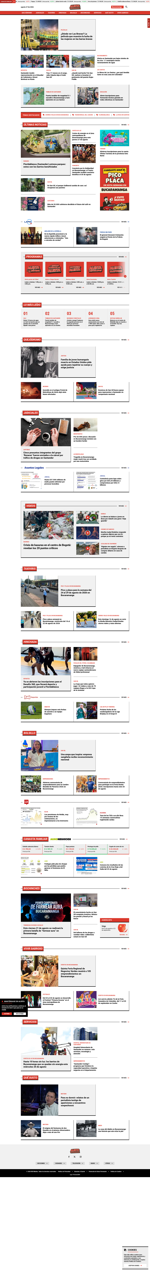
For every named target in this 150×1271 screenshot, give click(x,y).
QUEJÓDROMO (27, 13)
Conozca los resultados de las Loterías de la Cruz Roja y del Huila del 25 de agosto (111, 867)
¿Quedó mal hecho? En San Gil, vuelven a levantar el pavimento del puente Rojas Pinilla (82, 76)
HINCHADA (62, 13)
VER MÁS (37, 287)
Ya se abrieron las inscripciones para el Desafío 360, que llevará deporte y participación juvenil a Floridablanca (42, 684)
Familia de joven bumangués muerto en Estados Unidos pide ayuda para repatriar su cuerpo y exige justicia (76, 363)
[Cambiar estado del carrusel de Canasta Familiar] (14, 1)
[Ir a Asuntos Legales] (34, 468)
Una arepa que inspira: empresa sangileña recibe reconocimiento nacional (77, 757)
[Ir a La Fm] (28, 221)
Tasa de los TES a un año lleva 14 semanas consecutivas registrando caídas (111, 818)
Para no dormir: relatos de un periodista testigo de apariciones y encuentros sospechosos (75, 1101)
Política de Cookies (135, 1261)
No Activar (19, 1014)
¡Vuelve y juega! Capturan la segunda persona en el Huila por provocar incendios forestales (75, 323)
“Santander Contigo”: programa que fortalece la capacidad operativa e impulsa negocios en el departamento (85, 1067)
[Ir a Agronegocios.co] (60, 839)
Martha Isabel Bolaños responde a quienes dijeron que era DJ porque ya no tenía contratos (113, 534)
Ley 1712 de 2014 (75, 1174)
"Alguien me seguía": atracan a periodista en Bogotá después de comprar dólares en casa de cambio (113, 549)
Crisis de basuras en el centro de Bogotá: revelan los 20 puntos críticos (47, 546)
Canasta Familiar (6, 1)
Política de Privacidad (64, 1171)
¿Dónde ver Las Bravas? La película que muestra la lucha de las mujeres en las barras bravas (76, 36)
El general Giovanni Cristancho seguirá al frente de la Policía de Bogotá (112, 237)
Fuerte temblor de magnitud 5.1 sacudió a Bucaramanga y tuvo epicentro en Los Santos (58, 98)
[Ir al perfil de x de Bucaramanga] (74, 1157)
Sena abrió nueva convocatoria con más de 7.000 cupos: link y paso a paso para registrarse (96, 323)
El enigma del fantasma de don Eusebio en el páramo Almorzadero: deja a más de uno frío (56, 1130)
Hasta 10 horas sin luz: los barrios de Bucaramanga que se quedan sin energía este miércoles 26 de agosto (45, 1064)
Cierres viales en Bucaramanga (57, 115)
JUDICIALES (40, 13)
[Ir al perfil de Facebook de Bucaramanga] (68, 1157)
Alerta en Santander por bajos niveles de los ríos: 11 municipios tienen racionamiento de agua (113, 60)
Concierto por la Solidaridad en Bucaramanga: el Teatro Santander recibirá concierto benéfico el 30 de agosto (83, 171)
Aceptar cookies (134, 1265)
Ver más (124, 125)
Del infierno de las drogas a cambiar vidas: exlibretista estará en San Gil (84, 934)
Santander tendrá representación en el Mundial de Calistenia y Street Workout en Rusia (32, 76)
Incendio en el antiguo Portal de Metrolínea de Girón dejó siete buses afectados (55, 392)
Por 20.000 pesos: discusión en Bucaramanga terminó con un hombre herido (85, 439)
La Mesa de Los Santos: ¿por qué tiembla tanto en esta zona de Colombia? (113, 73)
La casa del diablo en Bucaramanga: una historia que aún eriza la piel (112, 1130)
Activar (6, 1013)
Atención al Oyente (79, 1171)
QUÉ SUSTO (109, 13)
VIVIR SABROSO (122, 13)
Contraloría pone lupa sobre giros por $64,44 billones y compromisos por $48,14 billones (110, 482)
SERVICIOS (97, 13)
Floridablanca (104, 115)
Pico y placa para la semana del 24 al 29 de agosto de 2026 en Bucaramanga (76, 593)
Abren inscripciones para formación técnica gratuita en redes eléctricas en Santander (111, 98)
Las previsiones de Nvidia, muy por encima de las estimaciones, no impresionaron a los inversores (56, 817)
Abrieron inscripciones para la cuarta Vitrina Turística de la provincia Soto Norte (114, 153)
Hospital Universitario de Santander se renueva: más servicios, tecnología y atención (84, 1050)
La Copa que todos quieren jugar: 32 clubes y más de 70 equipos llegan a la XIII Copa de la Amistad (85, 687)
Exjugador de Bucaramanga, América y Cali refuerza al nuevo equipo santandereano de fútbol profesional (85, 669)
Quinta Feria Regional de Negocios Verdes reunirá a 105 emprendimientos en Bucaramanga (76, 972)
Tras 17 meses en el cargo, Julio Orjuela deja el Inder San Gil (56, 75)
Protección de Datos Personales (98, 1171)
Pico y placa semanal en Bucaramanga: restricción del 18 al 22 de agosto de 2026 (56, 621)
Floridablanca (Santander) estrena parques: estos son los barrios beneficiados (44, 165)
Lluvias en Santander (124, 115)
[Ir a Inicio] (75, 7)
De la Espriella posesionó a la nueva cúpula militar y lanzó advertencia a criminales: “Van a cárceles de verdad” (56, 237)
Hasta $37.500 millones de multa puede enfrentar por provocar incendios (55, 482)
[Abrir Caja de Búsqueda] (126, 7)
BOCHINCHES (85, 13)
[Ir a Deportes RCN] (31, 697)
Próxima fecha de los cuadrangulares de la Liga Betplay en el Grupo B (110, 712)
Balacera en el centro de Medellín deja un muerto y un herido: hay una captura (118, 323)
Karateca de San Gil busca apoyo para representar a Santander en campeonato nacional (111, 392)
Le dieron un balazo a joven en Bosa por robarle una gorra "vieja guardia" (113, 519)
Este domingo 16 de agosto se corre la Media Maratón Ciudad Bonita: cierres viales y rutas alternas (112, 621)
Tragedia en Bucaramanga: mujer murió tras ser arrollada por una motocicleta (85, 459)
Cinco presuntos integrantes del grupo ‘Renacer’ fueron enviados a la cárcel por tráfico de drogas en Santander (43, 455)
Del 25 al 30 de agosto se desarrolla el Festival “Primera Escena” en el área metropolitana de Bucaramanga (57, 1001)
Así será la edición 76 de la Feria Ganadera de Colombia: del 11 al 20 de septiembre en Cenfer (112, 1001)
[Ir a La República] (26, 802)
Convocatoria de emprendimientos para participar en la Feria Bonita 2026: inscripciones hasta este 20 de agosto (111, 785)
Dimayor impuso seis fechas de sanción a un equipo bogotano (55, 712)
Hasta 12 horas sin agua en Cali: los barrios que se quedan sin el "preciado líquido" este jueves (31, 323)
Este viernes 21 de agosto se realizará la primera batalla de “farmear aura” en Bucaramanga (43, 931)
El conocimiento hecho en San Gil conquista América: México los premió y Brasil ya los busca (85, 915)
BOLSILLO (73, 13)
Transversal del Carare (84, 115)
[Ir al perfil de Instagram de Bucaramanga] (81, 1157)
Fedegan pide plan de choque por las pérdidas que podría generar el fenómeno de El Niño (55, 867)
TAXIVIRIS (51, 13)
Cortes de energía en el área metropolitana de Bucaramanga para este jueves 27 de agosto (83, 136)
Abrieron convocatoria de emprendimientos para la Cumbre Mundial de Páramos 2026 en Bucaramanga (56, 785)
